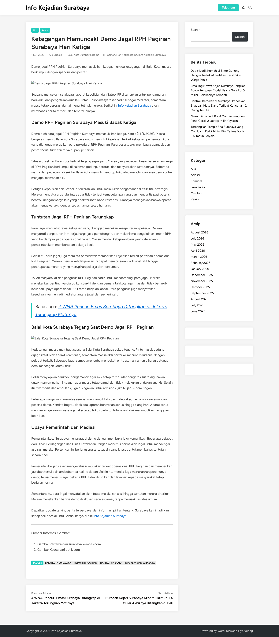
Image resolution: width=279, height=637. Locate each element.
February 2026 (200, 263)
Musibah (196, 193)
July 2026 (197, 238)
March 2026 (199, 256)
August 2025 (199, 299)
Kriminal (196, 181)
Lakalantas (198, 187)
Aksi (35, 30)
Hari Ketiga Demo (126, 55)
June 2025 (198, 311)
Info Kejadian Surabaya (58, 7)
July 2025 (197, 305)
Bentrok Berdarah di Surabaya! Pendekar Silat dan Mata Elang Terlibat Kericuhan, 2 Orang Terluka (219, 105)
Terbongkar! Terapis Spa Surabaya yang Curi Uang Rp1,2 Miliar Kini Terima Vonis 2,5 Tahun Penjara (217, 131)
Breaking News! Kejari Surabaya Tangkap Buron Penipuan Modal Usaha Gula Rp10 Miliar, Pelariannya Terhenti (218, 90)
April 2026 (198, 250)
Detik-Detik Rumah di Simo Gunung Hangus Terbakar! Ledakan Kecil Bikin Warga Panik (216, 75)
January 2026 (200, 269)
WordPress (225, 631)
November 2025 (202, 281)
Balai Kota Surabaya (79, 55)
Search (195, 29)
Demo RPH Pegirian (103, 55)
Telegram (228, 7)
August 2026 (199, 232)
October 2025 (200, 287)
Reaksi (45, 30)
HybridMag (245, 631)
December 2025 (202, 275)
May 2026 (197, 244)
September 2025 (202, 293)
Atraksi (195, 175)
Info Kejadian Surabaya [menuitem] (134, 105)
